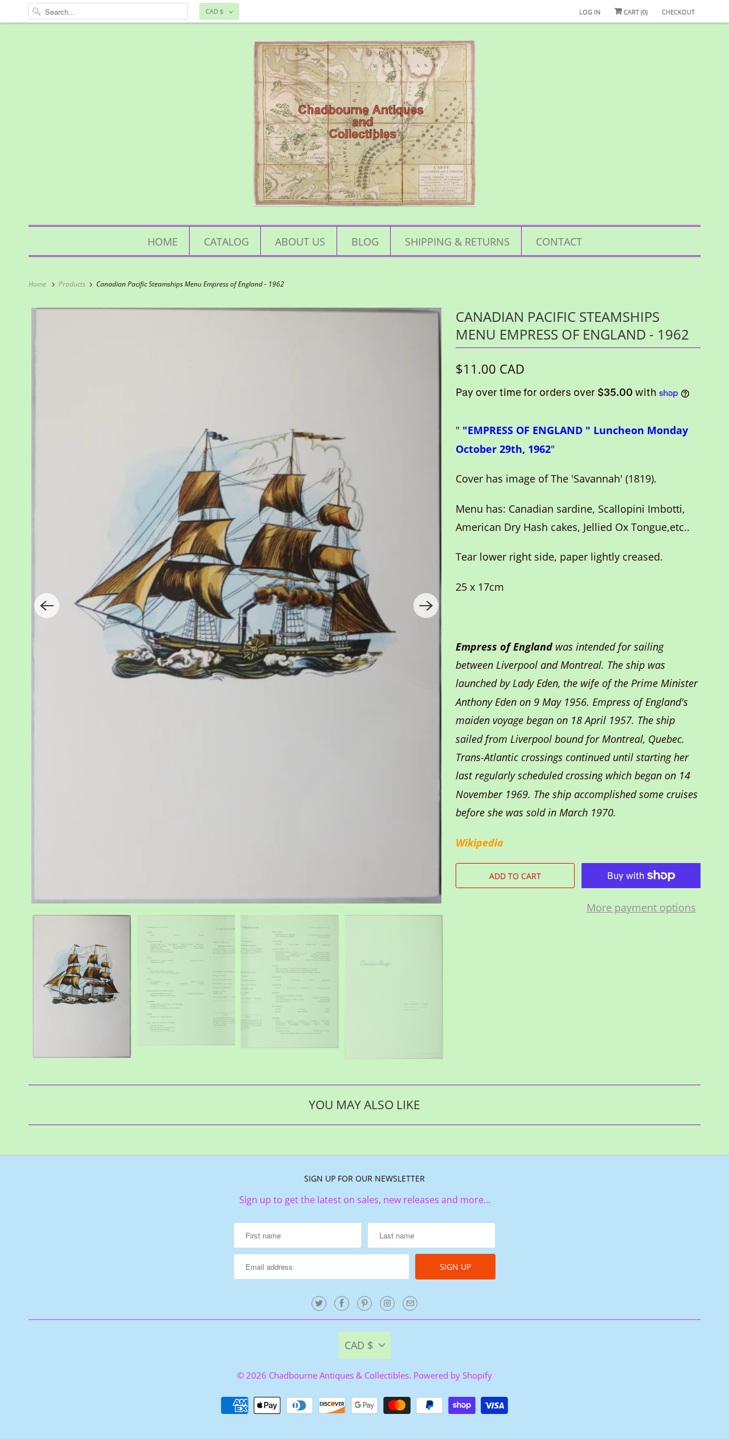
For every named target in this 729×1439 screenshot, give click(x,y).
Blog (365, 241)
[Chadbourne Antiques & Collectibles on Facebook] (341, 1303)
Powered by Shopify (452, 1375)
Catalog (226, 241)
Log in (589, 11)
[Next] (426, 605)
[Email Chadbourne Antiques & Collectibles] (410, 1303)
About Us (300, 241)
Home (163, 241)
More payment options (641, 907)
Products (73, 284)
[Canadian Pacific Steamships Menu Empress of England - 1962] (236, 606)
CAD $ (214, 11)
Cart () (635, 11)
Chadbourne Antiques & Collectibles (339, 1375)
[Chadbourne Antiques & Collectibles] (364, 127)
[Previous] (46, 605)
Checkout (678, 11)
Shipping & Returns (457, 241)
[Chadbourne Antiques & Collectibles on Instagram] (387, 1303)
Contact (559, 241)
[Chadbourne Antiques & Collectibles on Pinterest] (364, 1303)
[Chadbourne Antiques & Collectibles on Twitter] (319, 1303)
